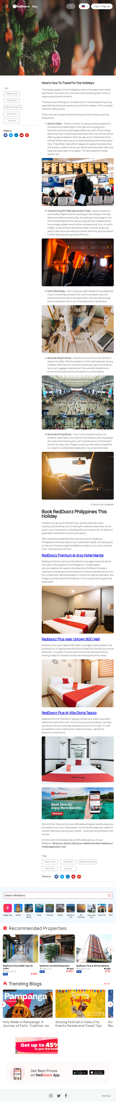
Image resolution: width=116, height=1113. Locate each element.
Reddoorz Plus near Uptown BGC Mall (71, 639)
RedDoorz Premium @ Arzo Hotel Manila (72, 555)
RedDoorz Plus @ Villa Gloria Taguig (69, 712)
